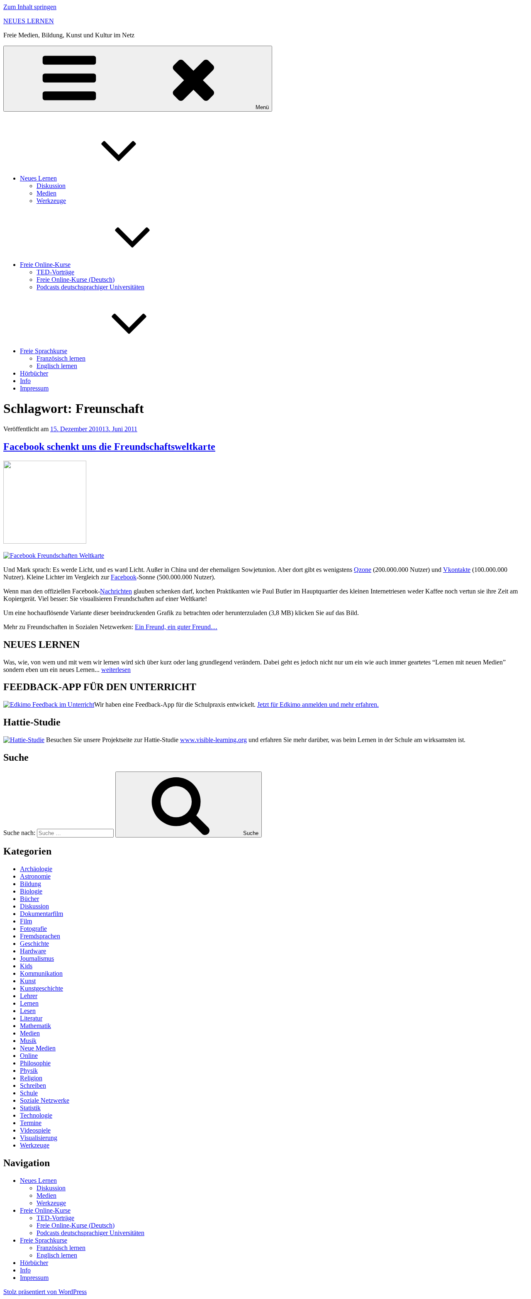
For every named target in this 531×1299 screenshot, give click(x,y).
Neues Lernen (38, 178)
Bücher (29, 898)
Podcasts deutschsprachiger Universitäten (90, 287)
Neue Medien (38, 1048)
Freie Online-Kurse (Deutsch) (75, 279)
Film (26, 921)
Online (29, 1055)
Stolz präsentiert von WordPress (45, 1291)
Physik (29, 1070)
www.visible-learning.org (213, 739)
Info (25, 380)
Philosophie (35, 1063)
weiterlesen (116, 669)
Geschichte (34, 943)
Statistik (30, 1107)
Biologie (31, 891)
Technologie (36, 1115)
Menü (262, 107)
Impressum (34, 388)
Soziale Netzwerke (44, 1100)
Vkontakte (456, 569)
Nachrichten (116, 591)
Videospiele (35, 1130)
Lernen (29, 1003)
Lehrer (28, 995)
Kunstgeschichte (41, 988)
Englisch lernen (57, 365)
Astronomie (35, 876)
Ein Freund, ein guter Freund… (176, 626)
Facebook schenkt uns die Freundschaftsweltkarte (109, 446)
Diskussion (51, 185)
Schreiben (33, 1085)
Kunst (28, 980)
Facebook (123, 577)
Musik (28, 1040)
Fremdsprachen (40, 936)
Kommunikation (41, 973)
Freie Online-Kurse (45, 264)
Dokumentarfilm (41, 913)
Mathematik (35, 1025)
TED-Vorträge (55, 272)
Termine (30, 1122)
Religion (31, 1078)
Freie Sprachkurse (43, 350)
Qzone (362, 569)
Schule (29, 1092)
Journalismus (37, 958)
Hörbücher (34, 373)
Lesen (28, 1010)
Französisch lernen (61, 358)
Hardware (33, 951)
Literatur (31, 1018)
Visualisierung (38, 1137)
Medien (46, 193)
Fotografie (33, 928)
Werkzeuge (51, 200)
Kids (26, 965)
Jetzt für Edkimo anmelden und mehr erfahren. (318, 704)
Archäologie (36, 868)
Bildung (30, 883)
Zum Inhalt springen (29, 6)
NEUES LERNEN (28, 20)
